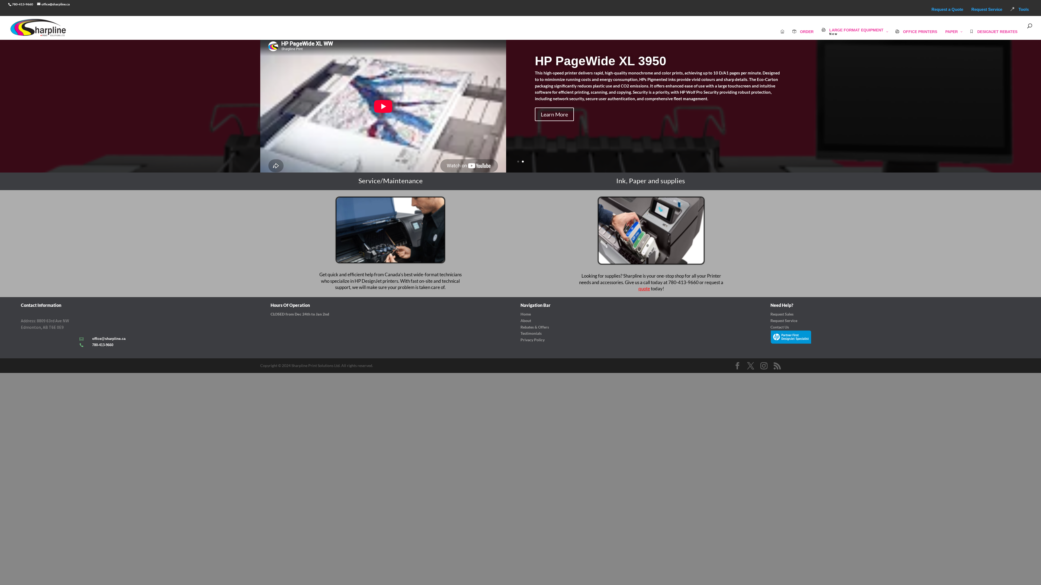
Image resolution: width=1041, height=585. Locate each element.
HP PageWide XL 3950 (600, 61)
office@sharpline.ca (109, 339)
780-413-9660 (102, 345)
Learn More (554, 114)
